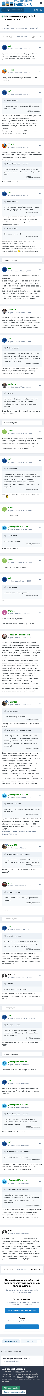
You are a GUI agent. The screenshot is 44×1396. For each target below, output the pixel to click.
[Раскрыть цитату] (5, 100)
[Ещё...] (39, 47)
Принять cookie (12, 1388)
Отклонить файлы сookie (14, 1392)
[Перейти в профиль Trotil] (4, 71)
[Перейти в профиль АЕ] (4, 47)
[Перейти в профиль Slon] (4, 431)
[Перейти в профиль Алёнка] (4, 311)
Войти (22, 1327)
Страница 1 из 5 (22, 37)
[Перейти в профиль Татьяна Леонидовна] (4, 636)
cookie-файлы (20, 1372)
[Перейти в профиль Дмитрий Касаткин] (4, 528)
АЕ (8, 26)
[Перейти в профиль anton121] (4, 703)
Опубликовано (20, 49)
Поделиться (12, 1341)
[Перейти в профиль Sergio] (4, 612)
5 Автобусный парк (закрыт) (27, 28)
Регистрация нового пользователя (22, 1310)
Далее (35, 37)
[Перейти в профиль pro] (4, 884)
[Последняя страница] (41, 37)
